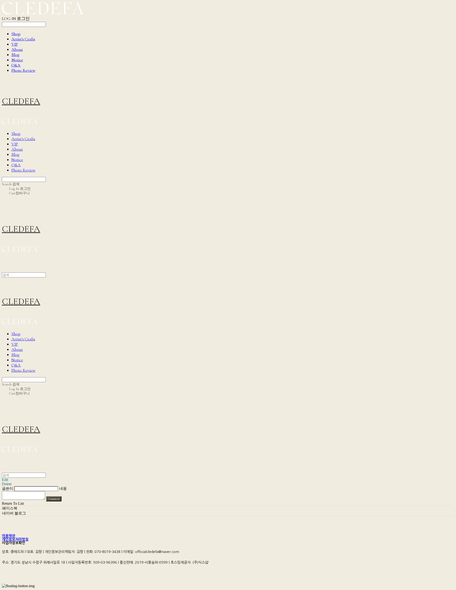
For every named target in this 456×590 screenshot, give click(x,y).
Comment (54, 499)
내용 (63, 488)
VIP (14, 44)
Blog (15, 54)
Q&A (15, 65)
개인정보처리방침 (15, 539)
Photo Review (23, 70)
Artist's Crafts (23, 39)
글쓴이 (7, 488)
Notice (17, 59)
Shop (15, 33)
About (17, 49)
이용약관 (8, 536)
